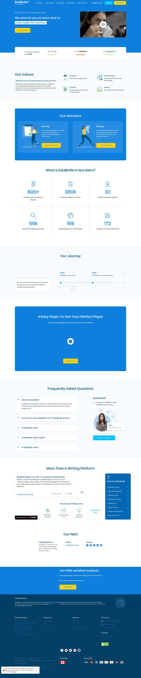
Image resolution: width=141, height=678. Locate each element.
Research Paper (113, 495)
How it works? (76, 621)
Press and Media (106, 636)
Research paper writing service (24, 627)
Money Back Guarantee (79, 627)
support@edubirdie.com (112, 621)
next (73, 288)
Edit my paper (106, 145)
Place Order (22, 30)
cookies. (14, 672)
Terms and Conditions (33, 666)
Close (36, 670)
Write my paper (51, 145)
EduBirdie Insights (113, 487)
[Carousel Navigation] (68, 287)
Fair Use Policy (55, 604)
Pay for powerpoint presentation (25, 634)
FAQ (73, 625)
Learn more (70, 361)
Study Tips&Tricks (114, 515)
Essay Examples (48, 621)
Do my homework (20, 632)
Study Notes (47, 625)
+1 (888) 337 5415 (97, 3)
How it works (49, 3)
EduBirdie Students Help (25, 494)
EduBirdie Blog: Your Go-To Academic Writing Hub (41, 477)
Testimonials (76, 623)
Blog (45, 623)
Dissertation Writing (114, 499)
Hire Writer (120, 3)
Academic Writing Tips (115, 511)
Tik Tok (89, 485)
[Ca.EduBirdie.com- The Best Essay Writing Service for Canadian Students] (62, 662)
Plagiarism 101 (112, 503)
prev (61, 288)
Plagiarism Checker (47, 516)
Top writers (61, 3)
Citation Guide (112, 507)
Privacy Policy (19, 666)
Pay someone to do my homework (25, 623)
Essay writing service (21, 621)
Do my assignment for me (23, 625)
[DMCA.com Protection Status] (105, 644)
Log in (108, 3)
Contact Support (104, 438)
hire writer (67, 587)
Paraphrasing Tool (63, 516)
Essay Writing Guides (115, 491)
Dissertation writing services (23, 630)
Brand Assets (105, 638)
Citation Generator (79, 516)
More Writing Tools (95, 511)
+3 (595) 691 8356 (109, 628)
